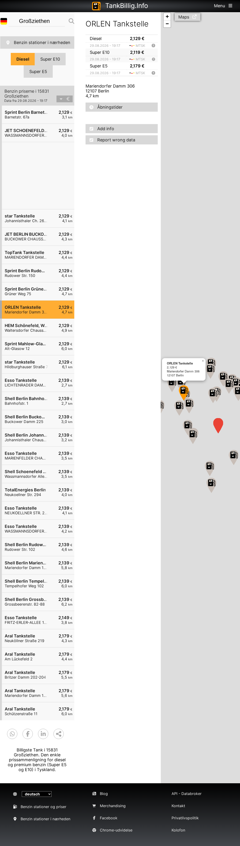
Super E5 (38, 71)
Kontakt (178, 805)
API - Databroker (187, 793)
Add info (105, 128)
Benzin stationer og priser (43, 806)
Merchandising (113, 805)
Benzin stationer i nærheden (42, 42)
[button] (188, 427)
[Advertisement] (40, 175)
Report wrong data (116, 139)
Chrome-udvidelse (116, 830)
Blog (104, 793)
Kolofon (178, 830)
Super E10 (50, 59)
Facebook (108, 818)
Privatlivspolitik (185, 818)
